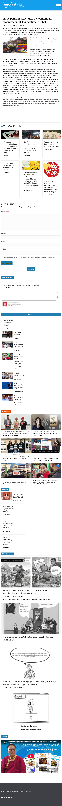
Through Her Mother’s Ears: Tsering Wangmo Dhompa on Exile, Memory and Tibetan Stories (45, 433)
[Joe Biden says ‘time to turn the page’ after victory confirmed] (7, 385)
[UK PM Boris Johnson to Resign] (7, 334)
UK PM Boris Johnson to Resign (17, 334)
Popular (31, 315)
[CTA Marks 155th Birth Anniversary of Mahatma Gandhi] (16, 470)
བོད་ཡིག (58, 5)
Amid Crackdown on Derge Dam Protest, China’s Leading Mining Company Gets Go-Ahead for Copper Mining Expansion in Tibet (30, 180)
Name (3, 233)
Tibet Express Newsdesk (17, 596)
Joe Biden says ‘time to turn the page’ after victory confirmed (19, 386)
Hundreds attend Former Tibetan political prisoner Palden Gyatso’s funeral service (29, 147)
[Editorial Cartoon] (31, 707)
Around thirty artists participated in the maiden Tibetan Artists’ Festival (45, 459)
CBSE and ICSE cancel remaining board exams (19, 375)
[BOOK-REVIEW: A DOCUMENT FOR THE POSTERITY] (6, 497)
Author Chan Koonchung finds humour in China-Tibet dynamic (8, 540)
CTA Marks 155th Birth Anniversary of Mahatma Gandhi (14, 483)
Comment (5, 212)
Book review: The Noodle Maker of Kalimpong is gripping (8, 508)
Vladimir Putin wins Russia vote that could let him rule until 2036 (19, 345)
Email (3, 241)
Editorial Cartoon (29, 726)
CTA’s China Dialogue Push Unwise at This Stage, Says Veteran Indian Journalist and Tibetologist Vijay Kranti (16, 433)
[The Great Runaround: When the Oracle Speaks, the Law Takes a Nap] (31, 618)
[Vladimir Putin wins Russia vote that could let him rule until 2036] (7, 344)
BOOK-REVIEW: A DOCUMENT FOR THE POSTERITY (18, 496)
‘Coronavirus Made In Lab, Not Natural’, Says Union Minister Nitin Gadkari (19, 399)
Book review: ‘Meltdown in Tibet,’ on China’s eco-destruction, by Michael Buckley (8, 524)
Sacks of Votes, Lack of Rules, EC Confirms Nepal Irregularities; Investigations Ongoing (25, 592)
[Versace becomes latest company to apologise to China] (52, 131)
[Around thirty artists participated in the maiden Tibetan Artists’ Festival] (46, 445)
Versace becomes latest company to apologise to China (51, 144)
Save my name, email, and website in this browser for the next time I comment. (29, 257)
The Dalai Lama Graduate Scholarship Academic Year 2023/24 (21, 285)
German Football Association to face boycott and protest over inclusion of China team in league (51, 186)
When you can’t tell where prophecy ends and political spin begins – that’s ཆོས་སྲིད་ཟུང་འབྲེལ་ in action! (30, 683)
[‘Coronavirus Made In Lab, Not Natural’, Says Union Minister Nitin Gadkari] (7, 397)
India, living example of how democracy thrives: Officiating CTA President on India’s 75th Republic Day (18, 360)
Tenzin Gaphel (17, 25)
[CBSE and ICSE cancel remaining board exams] (7, 375)
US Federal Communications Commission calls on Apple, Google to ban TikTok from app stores (10, 147)
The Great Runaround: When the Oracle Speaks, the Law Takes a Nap (28, 638)
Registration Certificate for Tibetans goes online (8, 166)
